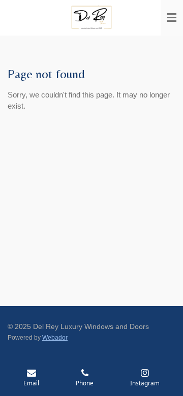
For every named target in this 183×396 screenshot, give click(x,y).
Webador (55, 337)
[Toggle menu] (172, 18)
